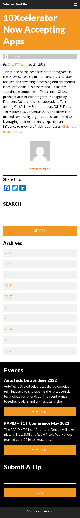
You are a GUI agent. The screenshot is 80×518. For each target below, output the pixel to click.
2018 (8, 286)
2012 (8, 351)
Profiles (15, 57)
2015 (8, 318)
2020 (8, 264)
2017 (8, 296)
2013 (8, 340)
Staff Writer (15, 64)
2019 (8, 275)
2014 (8, 329)
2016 (8, 307)
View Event (40, 412)
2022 (8, 253)
